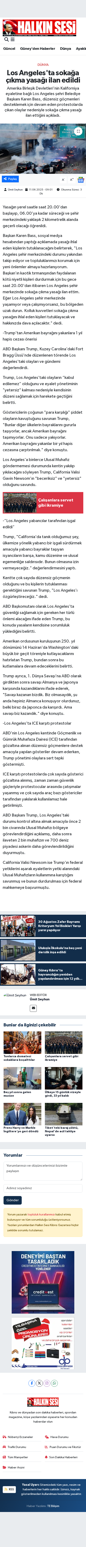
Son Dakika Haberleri (63, 1457)
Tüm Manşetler (18, 1457)
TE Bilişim (53, 1506)
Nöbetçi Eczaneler (20, 1437)
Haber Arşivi (16, 1467)
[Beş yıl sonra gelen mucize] (22, 1078)
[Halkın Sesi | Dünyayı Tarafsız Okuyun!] (39, 27)
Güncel (9, 49)
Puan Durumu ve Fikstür (65, 1447)
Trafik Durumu (17, 1447)
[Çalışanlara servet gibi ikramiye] (64, 1042)
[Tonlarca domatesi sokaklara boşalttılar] (22, 1042)
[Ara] (6, 40)
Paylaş (12, 178)
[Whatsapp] (54, 1383)
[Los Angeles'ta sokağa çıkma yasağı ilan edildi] (43, 149)
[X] (39, 1383)
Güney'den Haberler (37, 49)
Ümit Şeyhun (15, 189)
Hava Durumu (59, 1437)
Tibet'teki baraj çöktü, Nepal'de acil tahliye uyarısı (61, 1131)
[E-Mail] (33, 1008)
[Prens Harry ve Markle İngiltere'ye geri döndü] (22, 1114)
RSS (11, 1489)
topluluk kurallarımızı (42, 1214)
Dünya (65, 49)
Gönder (12, 1200)
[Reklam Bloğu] (43, 1282)
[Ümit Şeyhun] (15, 995)
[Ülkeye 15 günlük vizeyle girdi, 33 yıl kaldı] (64, 1078)
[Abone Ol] (80, 180)
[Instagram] (46, 1383)
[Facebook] (31, 1383)
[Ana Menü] (13, 40)
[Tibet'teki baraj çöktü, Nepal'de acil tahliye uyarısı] (64, 1114)
